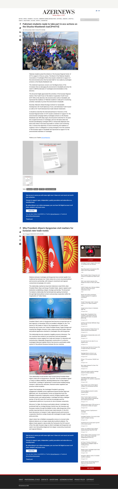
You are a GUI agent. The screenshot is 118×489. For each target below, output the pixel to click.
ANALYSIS (65, 18)
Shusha (36, 189)
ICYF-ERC (41, 189)
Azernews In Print (66, 479)
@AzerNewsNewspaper (33, 216)
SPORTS (38, 20)
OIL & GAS (36, 18)
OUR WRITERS (44, 20)
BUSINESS (30, 18)
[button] (20, 24)
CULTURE (33, 20)
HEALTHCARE (27, 20)
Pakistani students (51, 189)
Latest (90, 260)
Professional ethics (32, 479)
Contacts (44, 479)
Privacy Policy (80, 479)
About (21, 479)
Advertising (54, 479)
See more (90, 468)
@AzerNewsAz (45, 137)
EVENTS (21, 20)
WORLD (25, 18)
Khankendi (29, 189)
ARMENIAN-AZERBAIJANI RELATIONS (47, 18)
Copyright (90, 479)
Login (98, 10)
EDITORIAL (59, 18)
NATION (20, 18)
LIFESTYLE (70, 18)
